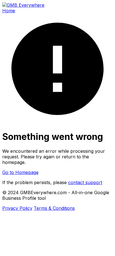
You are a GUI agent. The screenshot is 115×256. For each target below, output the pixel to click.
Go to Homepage (20, 172)
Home (8, 10)
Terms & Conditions (54, 208)
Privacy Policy (17, 208)
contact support (85, 182)
